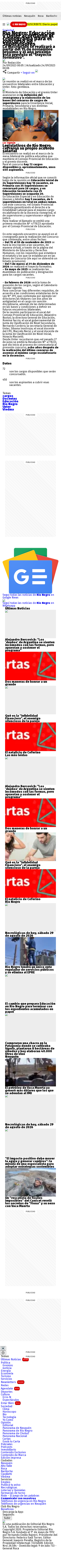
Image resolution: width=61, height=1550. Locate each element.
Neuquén (29, 15)
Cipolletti (6, 1474)
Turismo (6, 1376)
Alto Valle (6, 1466)
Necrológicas (9, 1487)
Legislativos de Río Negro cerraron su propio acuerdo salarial (28, 148)
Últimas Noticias (14, 1359)
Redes (5, 1385)
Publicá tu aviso (10, 1485)
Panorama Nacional (15, 1436)
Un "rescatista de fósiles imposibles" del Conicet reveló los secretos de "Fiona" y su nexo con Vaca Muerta (30, 1202)
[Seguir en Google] (4, 89)
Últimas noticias (12, 15)
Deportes (7, 1391)
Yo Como (8, 1420)
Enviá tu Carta (11, 1441)
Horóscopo (9, 1411)
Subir (7, 1518)
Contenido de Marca (13, 1455)
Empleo (5, 1482)
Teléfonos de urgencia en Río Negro (23, 1501)
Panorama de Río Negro (17, 1430)
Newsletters (12, 1382)
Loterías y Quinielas (13, 1490)
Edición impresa (11, 1457)
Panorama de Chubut (16, 1433)
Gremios (8, 1365)
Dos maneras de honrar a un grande (26, 683)
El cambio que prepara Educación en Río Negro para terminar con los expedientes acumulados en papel (30, 1008)
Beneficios (7, 1509)
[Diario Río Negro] (8, 24)
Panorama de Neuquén (17, 1428)
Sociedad (8, 30)
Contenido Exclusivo (13, 1452)
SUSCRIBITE (42, 24)
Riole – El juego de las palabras (20, 1495)
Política (5, 1362)
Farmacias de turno (13, 1493)
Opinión (6, 1422)
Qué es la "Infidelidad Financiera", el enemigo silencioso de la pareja (22, 718)
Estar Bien (10, 1403)
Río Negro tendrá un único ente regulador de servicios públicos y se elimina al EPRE (29, 969)
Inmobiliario (8, 1449)
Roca (41, 15)
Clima (6, 1409)
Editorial (8, 1425)
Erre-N (7, 1397)
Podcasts (6, 1447)
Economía (7, 1373)
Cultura (5, 1394)
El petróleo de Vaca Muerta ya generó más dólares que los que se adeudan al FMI (29, 1090)
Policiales (7, 1444)
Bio (4, 1414)
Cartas (7, 1438)
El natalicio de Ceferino (22, 752)
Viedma (5, 1476)
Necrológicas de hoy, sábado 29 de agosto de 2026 (29, 934)
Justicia (7, 1368)
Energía (6, 1370)
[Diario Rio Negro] (4, 1521)
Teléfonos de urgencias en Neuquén (23, 1503)
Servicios (6, 1379)
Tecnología (9, 1417)
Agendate (10, 1388)
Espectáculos (11, 1400)
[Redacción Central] (4, 60)
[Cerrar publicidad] (3, 1348)
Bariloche (51, 15)
